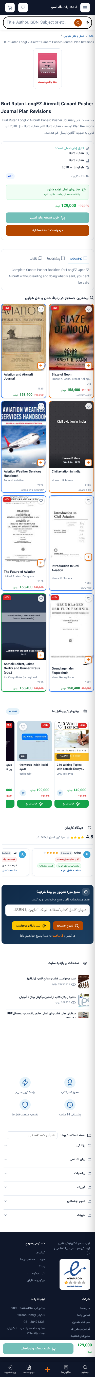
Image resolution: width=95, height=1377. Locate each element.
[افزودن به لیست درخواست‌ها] (88, 365)
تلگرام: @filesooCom (31, 1315)
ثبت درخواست (36, 1273)
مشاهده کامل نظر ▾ (71, 871)
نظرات (34, 258)
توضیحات (76, 258)
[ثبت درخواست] (47, 1369)
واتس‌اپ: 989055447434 (28, 1308)
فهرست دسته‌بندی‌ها (32, 1259)
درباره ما (85, 1308)
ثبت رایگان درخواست (28, 925)
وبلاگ (41, 1266)
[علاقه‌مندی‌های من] (23, 7)
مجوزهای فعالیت (80, 1336)
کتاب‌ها (40, 1252)
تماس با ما (83, 1315)
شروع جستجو (65, 925)
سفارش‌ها (66, 1372)
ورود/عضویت (10, 1372)
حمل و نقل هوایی (74, 36)
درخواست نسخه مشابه (47, 230)
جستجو (85, 1372)
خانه (91, 36)
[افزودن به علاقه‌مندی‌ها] (88, 309)
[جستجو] (78, 23)
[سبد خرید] (10, 7)
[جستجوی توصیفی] (87, 23)
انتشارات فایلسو (64, 7)
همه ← (13, 711)
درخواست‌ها (28, 1372)
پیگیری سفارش (36, 1280)
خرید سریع (68, 804)
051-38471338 (34, 1322)
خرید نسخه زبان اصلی (44, 217)
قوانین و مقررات (80, 1329)
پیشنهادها (54, 258)
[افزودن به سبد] (60, 793)
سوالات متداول (81, 1322)
